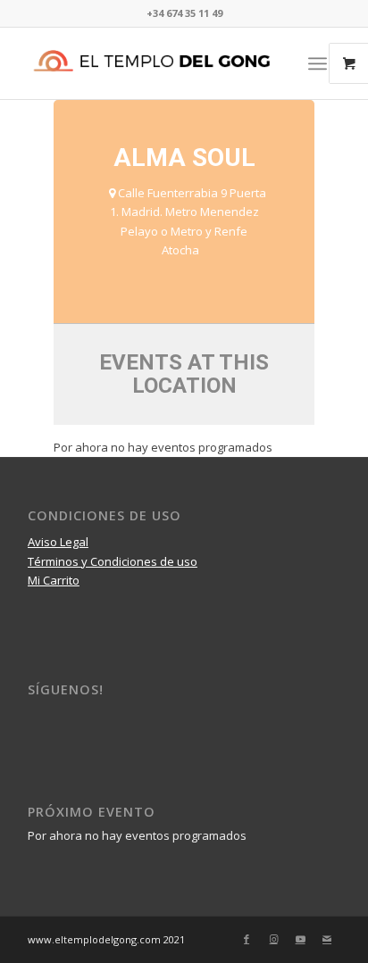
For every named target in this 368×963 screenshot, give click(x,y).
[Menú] (317, 63)
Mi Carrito (53, 580)
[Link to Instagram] (273, 939)
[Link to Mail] (327, 939)
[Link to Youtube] (300, 939)
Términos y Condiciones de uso (112, 561)
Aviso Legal (58, 542)
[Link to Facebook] (246, 939)
